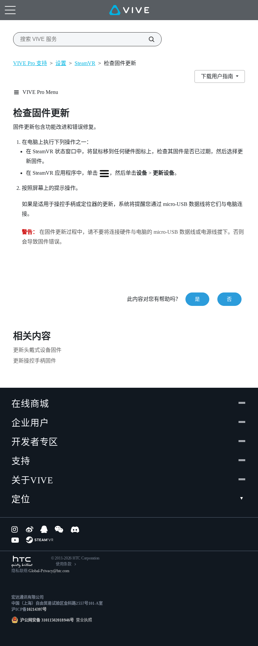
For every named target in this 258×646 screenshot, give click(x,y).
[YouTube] (15, 540)
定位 (20, 499)
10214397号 (37, 609)
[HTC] (22, 562)
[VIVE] (129, 10)
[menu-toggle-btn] (10, 10)
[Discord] (75, 529)
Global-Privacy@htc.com (49, 571)
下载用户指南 (217, 76)
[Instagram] (15, 529)
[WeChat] (59, 529)
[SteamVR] (39, 539)
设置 (60, 63)
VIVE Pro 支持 (30, 63)
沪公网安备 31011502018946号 (47, 620)
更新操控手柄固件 (34, 361)
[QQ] (44, 529)
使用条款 (64, 564)
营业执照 (83, 620)
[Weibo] (29, 529)
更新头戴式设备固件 (37, 350)
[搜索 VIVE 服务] (148, 39)
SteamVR (85, 63)
